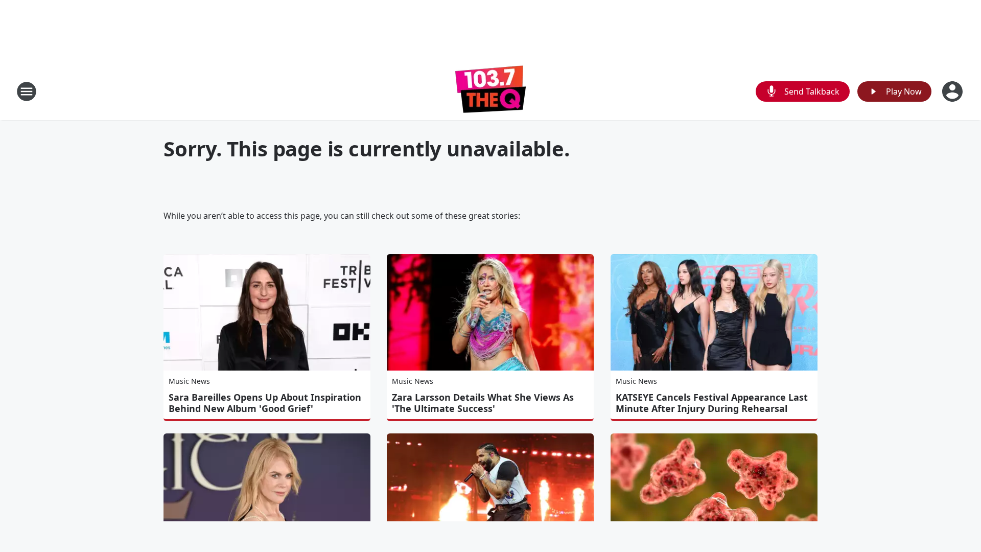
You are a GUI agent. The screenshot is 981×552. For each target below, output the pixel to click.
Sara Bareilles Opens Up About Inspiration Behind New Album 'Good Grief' (265, 403)
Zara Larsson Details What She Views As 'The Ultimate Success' (483, 403)
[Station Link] (490, 91)
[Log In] (953, 91)
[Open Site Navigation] (26, 91)
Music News (189, 381)
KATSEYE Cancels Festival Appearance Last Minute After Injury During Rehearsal (712, 403)
